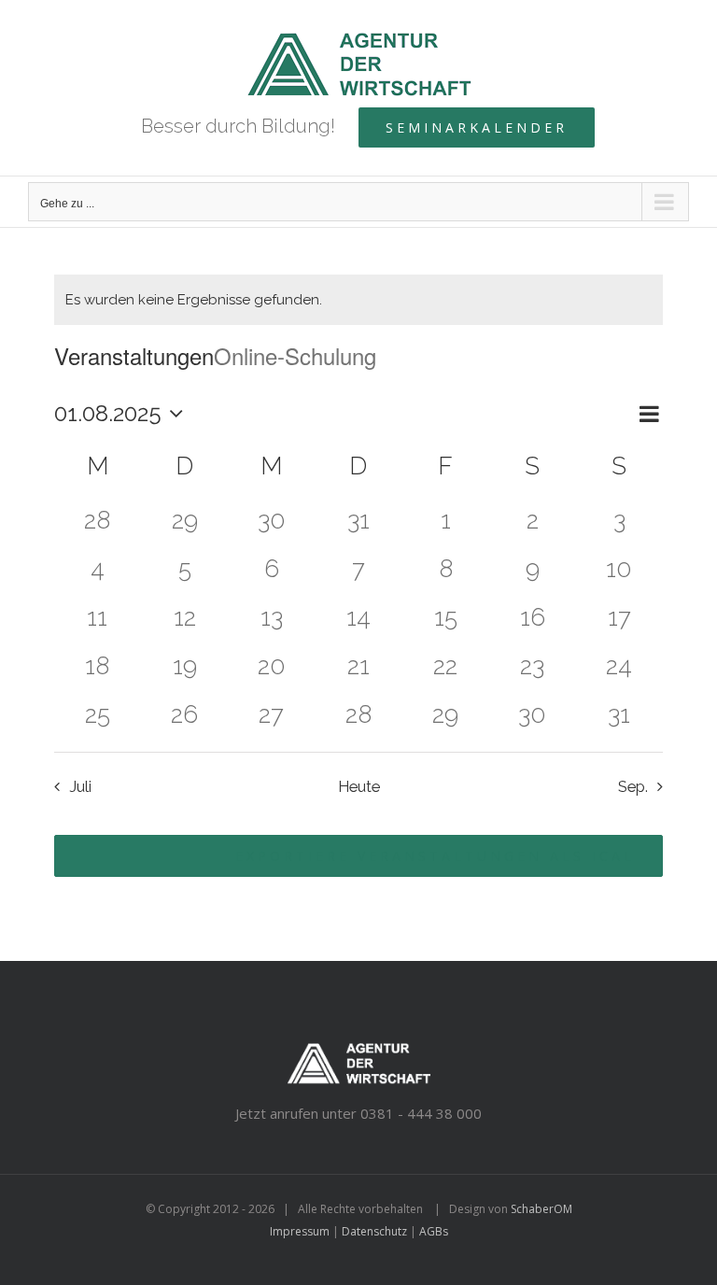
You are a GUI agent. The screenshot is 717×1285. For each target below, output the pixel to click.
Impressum (300, 1231)
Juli (80, 786)
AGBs (433, 1231)
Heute (359, 786)
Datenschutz (374, 1231)
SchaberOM (541, 1209)
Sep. (633, 786)
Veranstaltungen (134, 356)
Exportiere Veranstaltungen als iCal (435, 856)
